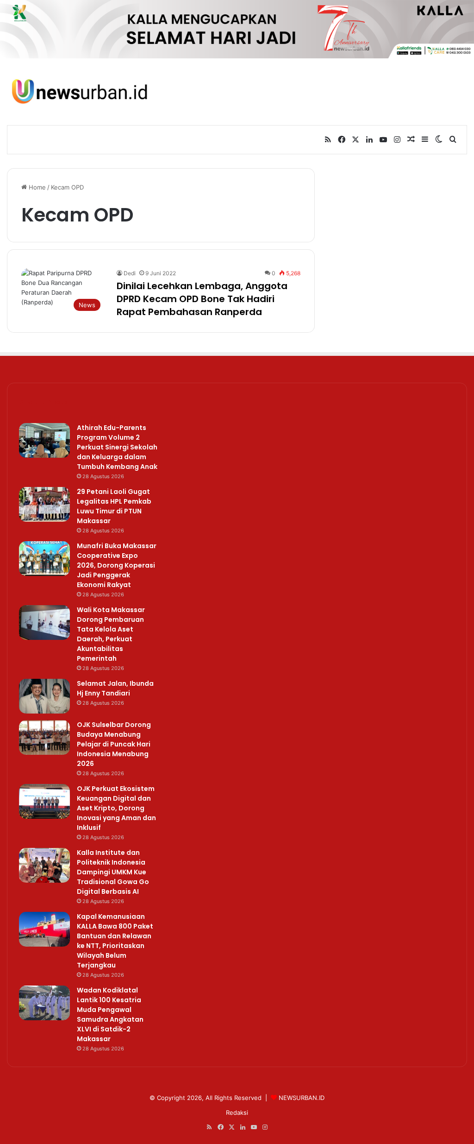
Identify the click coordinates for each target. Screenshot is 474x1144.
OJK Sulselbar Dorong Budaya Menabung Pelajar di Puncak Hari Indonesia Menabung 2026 (114, 744)
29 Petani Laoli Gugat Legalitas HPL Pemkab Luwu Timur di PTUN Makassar (114, 506)
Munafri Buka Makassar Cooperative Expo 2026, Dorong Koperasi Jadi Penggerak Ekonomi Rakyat (116, 565)
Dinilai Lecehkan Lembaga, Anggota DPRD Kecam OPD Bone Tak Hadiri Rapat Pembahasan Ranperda (202, 298)
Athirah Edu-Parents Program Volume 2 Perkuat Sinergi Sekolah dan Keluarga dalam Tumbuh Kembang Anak (117, 447)
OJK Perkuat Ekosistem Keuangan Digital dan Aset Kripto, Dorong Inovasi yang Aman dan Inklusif (116, 808)
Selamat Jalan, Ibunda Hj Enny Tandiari (115, 688)
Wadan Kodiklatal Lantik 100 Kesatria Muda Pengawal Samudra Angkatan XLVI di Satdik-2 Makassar (110, 1014)
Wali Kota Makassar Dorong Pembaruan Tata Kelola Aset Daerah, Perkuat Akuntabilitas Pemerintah (111, 634)
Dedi (130, 273)
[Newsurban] (79, 91)
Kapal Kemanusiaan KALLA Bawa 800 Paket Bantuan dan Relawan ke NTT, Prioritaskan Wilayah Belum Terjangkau (115, 941)
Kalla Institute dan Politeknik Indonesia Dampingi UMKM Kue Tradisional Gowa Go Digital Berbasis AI (113, 872)
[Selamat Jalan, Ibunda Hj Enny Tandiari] (44, 696)
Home (36, 187)
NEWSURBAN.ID (301, 1097)
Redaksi (237, 1112)
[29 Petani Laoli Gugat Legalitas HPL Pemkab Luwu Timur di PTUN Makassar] (44, 504)
